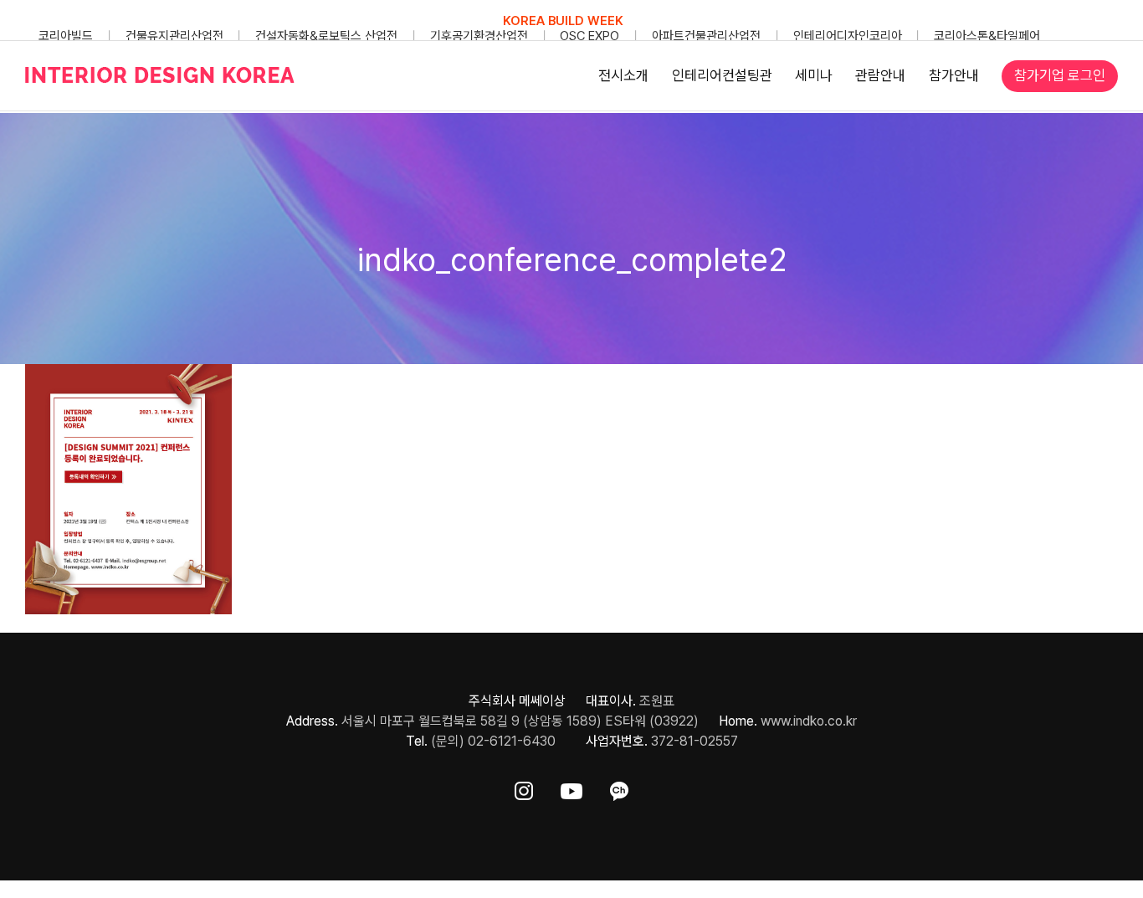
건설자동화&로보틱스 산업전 (326, 36)
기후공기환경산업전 (479, 36)
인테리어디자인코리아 (847, 36)
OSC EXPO (589, 36)
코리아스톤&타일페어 (987, 36)
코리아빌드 (65, 36)
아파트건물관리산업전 (706, 36)
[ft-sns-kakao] (619, 788)
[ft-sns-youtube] (571, 788)
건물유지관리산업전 (174, 36)
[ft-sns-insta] (524, 788)
